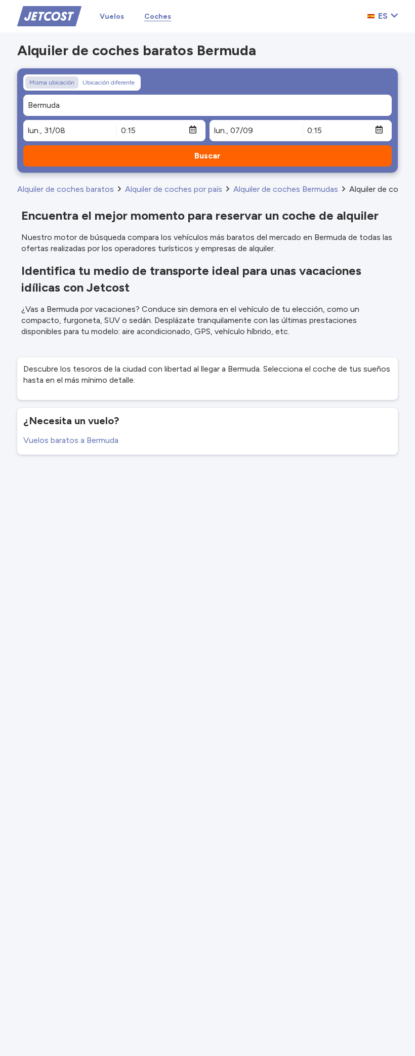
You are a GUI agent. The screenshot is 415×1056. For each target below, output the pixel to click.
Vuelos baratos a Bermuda (70, 440)
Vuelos (112, 16)
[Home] (49, 15)
